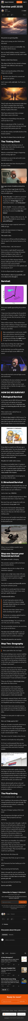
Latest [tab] (6, 953)
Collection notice (22, 1010)
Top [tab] (3, 953)
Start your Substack (10, 1014)
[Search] (25, 953)
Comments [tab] (4, 934)
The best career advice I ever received (8, 970)
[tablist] (7, 934)
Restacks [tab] (11, 934)
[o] (14, 176)
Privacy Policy (14, 908)
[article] (14, 961)
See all (4, 989)
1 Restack (12, 914)
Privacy (11, 1010)
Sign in (25, 2)
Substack (6, 1018)
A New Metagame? (7, 957)
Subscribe (19, 2)
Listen (24, 10)
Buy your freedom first (8, 968)
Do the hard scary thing (8, 979)
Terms (15, 1010)
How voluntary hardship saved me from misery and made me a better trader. (10, 981)
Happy (6, 9)
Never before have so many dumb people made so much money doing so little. (10, 960)
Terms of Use (21, 905)
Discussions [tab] (12, 953)
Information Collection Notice (16, 907)
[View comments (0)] (7, 14)
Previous (6, 924)
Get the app (21, 1014)
